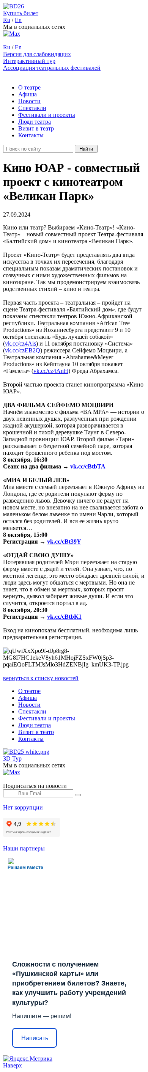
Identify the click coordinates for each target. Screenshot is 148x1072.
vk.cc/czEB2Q (22, 350)
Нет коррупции (23, 807)
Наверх (12, 1065)
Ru (6, 20)
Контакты (31, 135)
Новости (29, 101)
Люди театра (34, 121)
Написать (34, 1038)
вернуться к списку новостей (41, 678)
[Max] (11, 33)
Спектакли (32, 108)
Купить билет (20, 13)
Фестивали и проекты (46, 115)
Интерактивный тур (29, 61)
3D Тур (12, 758)
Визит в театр (36, 128)
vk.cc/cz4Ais (20, 343)
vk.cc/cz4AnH (50, 371)
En (18, 20)
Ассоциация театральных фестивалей (52, 67)
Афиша (27, 94)
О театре (29, 87)
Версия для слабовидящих (37, 54)
